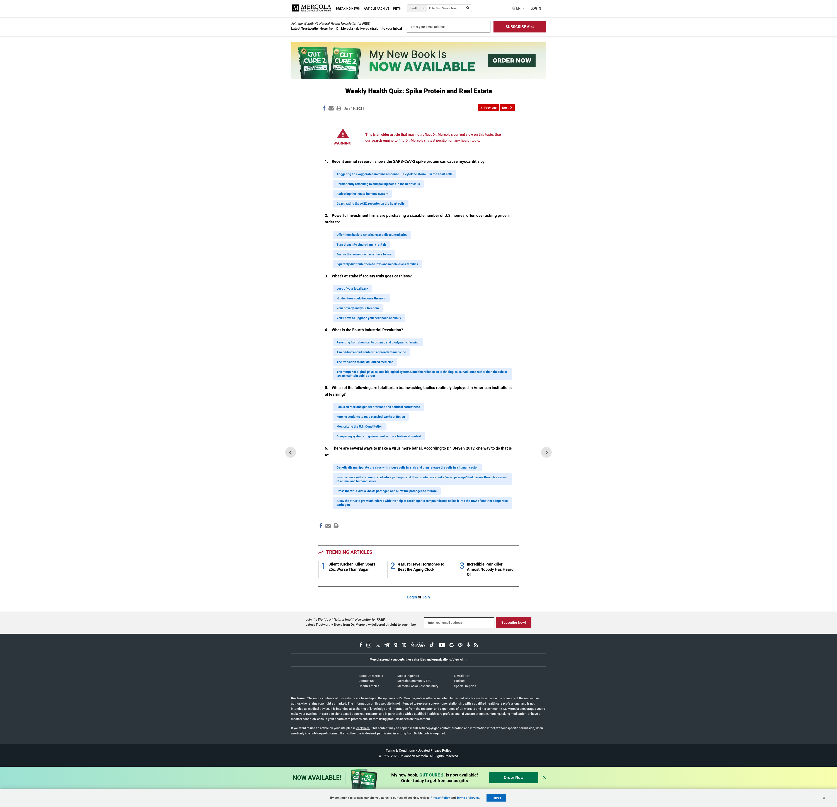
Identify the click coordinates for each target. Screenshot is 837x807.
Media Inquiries (408, 676)
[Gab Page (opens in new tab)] (395, 645)
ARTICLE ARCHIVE (376, 8)
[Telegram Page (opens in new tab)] (387, 645)
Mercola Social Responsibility (417, 686)
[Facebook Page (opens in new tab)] (361, 645)
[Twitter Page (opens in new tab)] (378, 645)
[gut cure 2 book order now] (418, 77)
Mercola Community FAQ (414, 681)
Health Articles (369, 686)
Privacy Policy (440, 797)
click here (363, 728)
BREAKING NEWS (348, 8)
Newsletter (462, 676)
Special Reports (465, 686)
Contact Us (366, 681)
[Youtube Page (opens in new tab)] (442, 645)
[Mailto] (327, 535)
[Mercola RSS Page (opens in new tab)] (476, 645)
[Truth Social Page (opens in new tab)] (404, 645)
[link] (324, 109)
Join (426, 597)
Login (412, 597)
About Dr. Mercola (371, 676)
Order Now (514, 777)
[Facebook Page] (320, 535)
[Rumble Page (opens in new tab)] (460, 645)
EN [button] (518, 8)
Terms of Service (468, 797)
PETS (397, 8)
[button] (519, 26)
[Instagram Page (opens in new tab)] (369, 645)
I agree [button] (496, 797)
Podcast (460, 681)
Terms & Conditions (400, 751)
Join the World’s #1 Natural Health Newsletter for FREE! (330, 23)
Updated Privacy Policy (434, 751)
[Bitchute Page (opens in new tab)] (451, 645)
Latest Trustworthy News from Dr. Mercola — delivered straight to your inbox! (361, 625)
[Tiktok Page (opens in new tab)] (431, 645)
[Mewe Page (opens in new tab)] (418, 645)
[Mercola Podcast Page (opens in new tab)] (468, 645)
